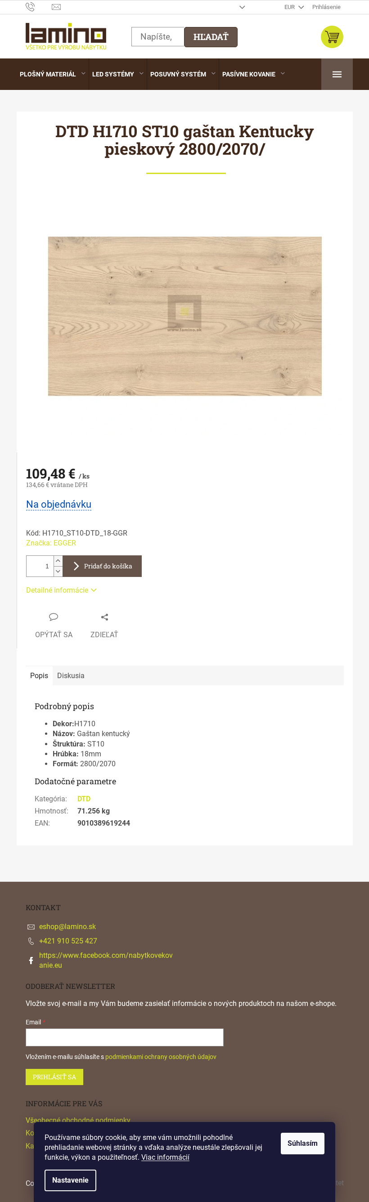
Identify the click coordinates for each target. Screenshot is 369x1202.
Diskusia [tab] (71, 675)
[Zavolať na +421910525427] (39, 6)
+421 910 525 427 (68, 941)
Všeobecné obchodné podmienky (78, 1120)
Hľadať (211, 36)
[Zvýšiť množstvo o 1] (58, 561)
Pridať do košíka (108, 566)
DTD (83, 799)
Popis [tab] (39, 675)
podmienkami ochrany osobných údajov (160, 1056)
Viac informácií (165, 1157)
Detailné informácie (57, 590)
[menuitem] (53, 74)
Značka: (51, 543)
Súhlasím (303, 1143)
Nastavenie (70, 1180)
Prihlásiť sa (54, 1076)
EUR (290, 7)
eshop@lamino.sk (67, 926)
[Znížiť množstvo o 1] (58, 571)
